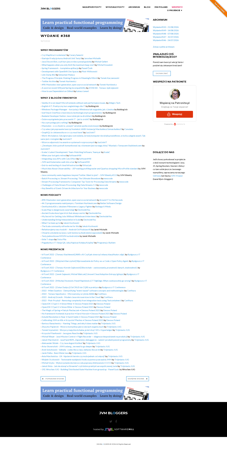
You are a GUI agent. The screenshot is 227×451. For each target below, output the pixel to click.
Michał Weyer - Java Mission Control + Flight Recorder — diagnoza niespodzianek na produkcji (84, 336)
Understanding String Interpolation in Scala (61, 219)
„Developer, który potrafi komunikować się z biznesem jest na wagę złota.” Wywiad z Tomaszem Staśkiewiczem (92, 145)
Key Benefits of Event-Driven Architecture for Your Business (69, 188)
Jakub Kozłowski (71, 223)
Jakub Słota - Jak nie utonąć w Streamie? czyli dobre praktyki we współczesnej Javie (79, 366)
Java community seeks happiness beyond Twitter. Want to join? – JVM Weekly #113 (79, 175)
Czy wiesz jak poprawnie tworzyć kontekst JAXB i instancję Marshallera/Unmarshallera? (81, 129)
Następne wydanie (136, 379)
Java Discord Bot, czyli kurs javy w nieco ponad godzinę (67, 61)
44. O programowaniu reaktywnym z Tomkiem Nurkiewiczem (69, 203)
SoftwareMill (75, 155)
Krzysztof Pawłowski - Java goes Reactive (61, 333)
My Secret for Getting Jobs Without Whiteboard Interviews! (69, 216)
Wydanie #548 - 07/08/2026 (166, 33)
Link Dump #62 (48, 74)
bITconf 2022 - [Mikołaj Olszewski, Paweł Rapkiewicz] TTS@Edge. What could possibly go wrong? (86, 280)
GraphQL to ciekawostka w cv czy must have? (62, 132)
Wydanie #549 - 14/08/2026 (166, 30)
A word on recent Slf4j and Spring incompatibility (64, 88)
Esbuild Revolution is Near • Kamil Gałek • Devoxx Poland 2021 (71, 317)
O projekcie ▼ (174, 10)
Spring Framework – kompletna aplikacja (60, 68)
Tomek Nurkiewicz (67, 81)
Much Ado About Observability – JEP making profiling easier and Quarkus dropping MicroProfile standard (90, 168)
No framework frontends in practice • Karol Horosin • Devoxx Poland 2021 (76, 313)
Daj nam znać (162, 73)
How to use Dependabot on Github (57, 91)
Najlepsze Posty (91, 7)
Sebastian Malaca (67, 74)
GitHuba (157, 175)
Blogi (147, 7)
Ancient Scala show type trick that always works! (64, 213)
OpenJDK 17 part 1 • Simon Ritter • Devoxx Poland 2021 (67, 303)
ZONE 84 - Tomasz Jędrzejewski (103, 88)
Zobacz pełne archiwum (163, 46)
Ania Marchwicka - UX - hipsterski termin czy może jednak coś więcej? (73, 356)
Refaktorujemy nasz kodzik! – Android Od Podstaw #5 (66, 229)
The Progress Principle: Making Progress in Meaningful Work (69, 78)
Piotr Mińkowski (89, 71)
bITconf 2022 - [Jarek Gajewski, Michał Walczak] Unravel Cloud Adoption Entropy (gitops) (83, 274)
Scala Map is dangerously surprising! (58, 209)
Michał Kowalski (105, 65)
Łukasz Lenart (82, 91)
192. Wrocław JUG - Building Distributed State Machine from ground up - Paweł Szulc (80, 369)
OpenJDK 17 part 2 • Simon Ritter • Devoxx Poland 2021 (67, 307)
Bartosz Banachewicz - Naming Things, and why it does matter (70, 323)
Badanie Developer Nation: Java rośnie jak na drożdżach (67, 116)
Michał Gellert (101, 61)
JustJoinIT (91, 132)
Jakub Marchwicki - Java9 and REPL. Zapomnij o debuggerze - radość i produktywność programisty (86, 340)
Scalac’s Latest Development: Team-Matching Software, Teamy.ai (71, 152)
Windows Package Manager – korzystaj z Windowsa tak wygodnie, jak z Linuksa (78, 109)
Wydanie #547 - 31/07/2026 (166, 37)
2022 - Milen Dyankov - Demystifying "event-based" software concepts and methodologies (83, 290)
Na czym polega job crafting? (55, 122)
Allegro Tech (114, 103)
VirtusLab (86, 165)
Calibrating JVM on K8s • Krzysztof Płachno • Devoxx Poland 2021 (72, 320)
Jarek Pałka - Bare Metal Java (55, 353)
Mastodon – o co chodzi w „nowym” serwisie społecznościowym (70, 126)
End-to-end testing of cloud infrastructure (60, 165)
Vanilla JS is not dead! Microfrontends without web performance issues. (74, 103)
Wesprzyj (177, 7)
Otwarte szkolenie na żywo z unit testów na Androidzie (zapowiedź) (72, 232)
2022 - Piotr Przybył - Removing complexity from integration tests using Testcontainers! (81, 300)
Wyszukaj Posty (115, 7)
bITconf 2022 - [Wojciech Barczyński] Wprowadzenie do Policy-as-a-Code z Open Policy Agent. (85, 261)
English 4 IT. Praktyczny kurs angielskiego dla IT (63, 106)
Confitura (131, 290)
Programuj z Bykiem (106, 242)
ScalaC (107, 152)
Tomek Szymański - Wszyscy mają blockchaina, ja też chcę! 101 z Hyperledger (77, 330)
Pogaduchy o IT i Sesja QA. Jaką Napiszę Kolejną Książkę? (68, 242)
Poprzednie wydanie (54, 379)
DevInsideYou (84, 209)
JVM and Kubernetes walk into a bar (58, 162)
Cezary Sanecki (76, 55)
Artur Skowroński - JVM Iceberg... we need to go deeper (67, 346)
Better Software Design (111, 203)
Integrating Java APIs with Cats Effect (59, 158)
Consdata (128, 129)
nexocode (108, 178)
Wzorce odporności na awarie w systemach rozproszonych (68, 142)
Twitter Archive (49, 81)
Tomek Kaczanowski (109, 78)
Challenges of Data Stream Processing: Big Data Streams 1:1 (69, 185)
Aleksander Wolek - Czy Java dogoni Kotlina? (62, 343)
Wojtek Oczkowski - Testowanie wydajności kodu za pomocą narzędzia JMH (76, 359)
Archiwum (134, 7)
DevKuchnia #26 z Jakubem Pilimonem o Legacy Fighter (67, 206)
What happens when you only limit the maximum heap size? (68, 65)
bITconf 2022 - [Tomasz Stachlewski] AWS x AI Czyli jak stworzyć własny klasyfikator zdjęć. (83, 254)
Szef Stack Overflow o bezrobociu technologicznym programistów (72, 112)
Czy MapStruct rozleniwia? (54, 55)
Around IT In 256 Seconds (111, 200)
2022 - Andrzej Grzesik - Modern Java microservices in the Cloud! (71, 297)
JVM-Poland (176, 175)
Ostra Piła (61, 239)
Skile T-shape (48, 239)
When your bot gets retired (54, 155)
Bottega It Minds (103, 206)
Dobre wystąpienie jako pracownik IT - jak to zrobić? (65, 119)
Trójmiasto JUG (108, 323)
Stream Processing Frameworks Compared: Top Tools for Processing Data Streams (79, 181)
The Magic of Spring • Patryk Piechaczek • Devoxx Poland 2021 (71, 310)
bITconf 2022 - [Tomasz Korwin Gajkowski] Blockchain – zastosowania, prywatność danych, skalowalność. (89, 267)
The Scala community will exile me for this (60, 226)
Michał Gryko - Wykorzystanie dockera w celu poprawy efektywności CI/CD (76, 363)
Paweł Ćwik (87, 68)
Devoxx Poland (103, 303)
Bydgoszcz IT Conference (52, 271)
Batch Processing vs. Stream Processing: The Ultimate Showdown (71, 178)
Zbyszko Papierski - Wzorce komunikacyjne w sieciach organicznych (73, 326)
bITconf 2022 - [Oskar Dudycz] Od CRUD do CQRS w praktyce (70, 287)
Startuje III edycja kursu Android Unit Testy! (61, 58)
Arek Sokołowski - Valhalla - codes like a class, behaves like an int (71, 349)
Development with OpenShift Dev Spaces (60, 71)
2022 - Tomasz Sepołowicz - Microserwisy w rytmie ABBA (68, 294)
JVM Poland (161, 7)
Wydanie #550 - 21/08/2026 (166, 27)
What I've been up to (51, 223)
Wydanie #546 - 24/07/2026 (166, 40)
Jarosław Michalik (92, 58)
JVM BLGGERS (50, 8)
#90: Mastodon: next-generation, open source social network (69, 84)
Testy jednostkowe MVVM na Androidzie (60, 236)
